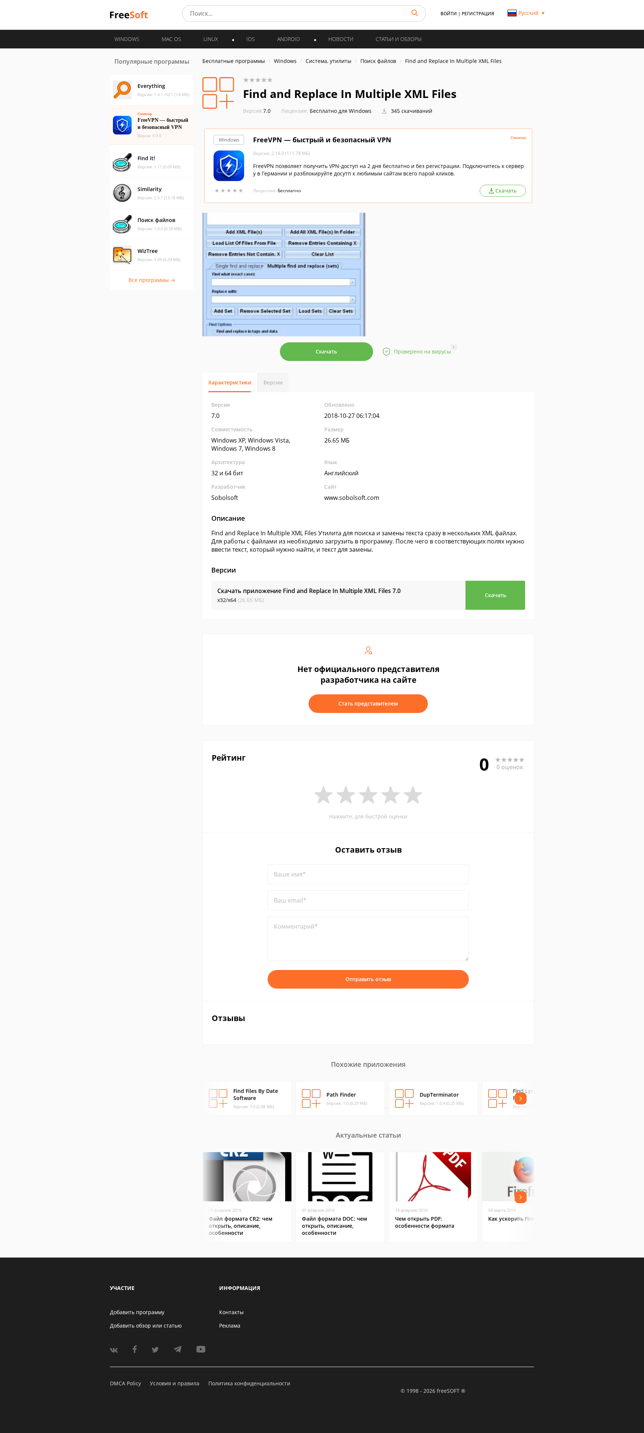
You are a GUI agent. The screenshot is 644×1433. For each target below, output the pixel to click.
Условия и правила (174, 1383)
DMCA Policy (125, 1383)
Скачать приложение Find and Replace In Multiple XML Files (309, 591)
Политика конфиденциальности (249, 1383)
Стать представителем (368, 703)
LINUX (210, 38)
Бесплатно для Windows (341, 110)
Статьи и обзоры (399, 38)
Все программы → (152, 279)
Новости (340, 38)
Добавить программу (137, 1312)
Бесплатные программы (233, 60)
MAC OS (171, 38)
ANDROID (288, 38)
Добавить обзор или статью (146, 1325)
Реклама (229, 1325)
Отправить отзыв (368, 979)
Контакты (231, 1312)
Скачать (326, 351)
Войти (449, 13)
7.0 (257, 110)
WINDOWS (126, 38)
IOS (250, 38)
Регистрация (478, 13)
